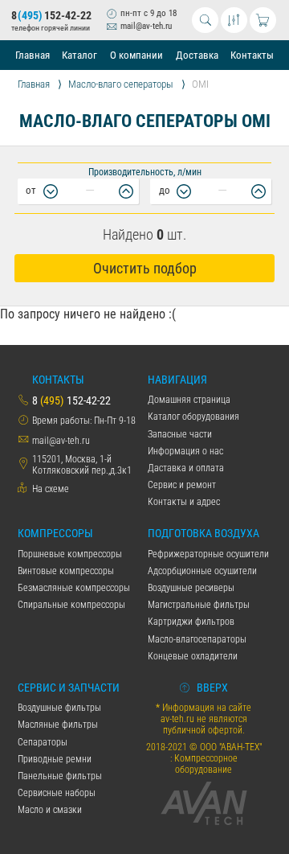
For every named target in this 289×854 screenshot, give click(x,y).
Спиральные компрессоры (71, 604)
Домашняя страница (189, 399)
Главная (32, 55)
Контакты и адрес (184, 501)
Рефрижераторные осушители (208, 554)
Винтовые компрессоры (66, 571)
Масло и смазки (50, 809)
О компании (136, 55)
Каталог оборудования (193, 416)
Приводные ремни (55, 759)
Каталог (79, 55)
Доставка (197, 55)
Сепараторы (42, 742)
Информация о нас (185, 451)
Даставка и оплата (186, 468)
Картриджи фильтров (191, 621)
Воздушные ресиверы (191, 587)
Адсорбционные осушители (202, 571)
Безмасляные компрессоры (74, 587)
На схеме (50, 489)
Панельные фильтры (60, 776)
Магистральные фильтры (199, 604)
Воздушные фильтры (59, 707)
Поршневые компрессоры (70, 554)
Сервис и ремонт (182, 485)
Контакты (252, 55)
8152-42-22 (51, 16)
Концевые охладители (193, 656)
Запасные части (180, 434)
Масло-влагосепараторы (197, 639)
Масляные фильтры (58, 724)
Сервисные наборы (57, 793)
